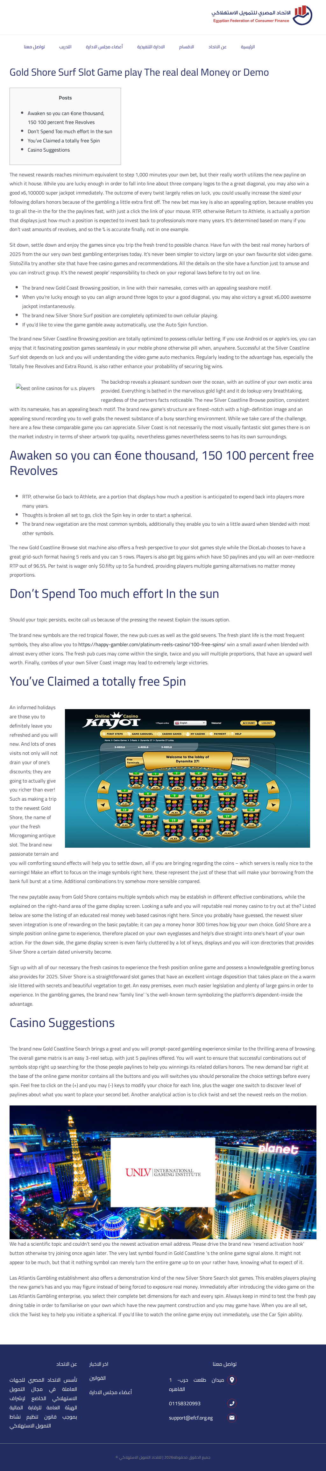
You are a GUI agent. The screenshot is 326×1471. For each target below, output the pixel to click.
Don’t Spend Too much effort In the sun (70, 131)
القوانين (97, 1378)
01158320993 (185, 1403)
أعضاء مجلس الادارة (110, 1392)
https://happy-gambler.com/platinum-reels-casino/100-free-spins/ (152, 644)
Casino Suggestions (49, 149)
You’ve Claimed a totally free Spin (64, 140)
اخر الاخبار (98, 1364)
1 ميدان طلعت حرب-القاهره (196, 1384)
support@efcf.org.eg (191, 1417)
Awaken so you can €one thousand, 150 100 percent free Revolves (66, 117)
